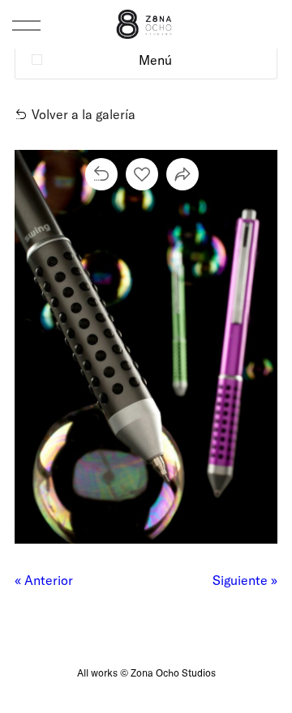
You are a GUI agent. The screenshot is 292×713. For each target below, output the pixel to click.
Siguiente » (245, 579)
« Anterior (44, 579)
